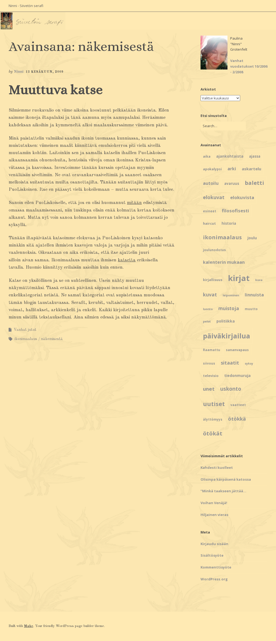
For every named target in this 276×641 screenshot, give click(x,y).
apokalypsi (212, 169)
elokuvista (242, 197)
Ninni (18, 72)
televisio (211, 375)
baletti (254, 182)
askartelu (251, 168)
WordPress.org (214, 579)
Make (28, 626)
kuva (259, 280)
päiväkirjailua (226, 335)
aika (207, 156)
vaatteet (238, 405)
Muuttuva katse (56, 89)
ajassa (254, 156)
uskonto (230, 388)
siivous (209, 363)
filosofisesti (235, 210)
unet (209, 388)
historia (229, 223)
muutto (251, 309)
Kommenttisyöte (216, 567)
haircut (209, 223)
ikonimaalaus (26, 339)
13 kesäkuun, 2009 (45, 72)
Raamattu (211, 350)
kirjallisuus (212, 279)
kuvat (210, 294)
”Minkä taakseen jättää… (223, 490)
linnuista (254, 295)
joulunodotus (214, 250)
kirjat (239, 278)
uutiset (214, 404)
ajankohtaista (229, 156)
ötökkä (237, 418)
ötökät (212, 433)
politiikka (225, 321)
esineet (209, 211)
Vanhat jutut (25, 330)
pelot (207, 321)
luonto (208, 309)
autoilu (211, 183)
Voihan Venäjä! (214, 502)
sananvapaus (237, 350)
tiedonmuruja (237, 375)
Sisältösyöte (212, 555)
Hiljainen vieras (214, 514)
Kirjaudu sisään (214, 543)
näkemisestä (52, 339)
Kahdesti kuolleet (217, 467)
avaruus (231, 183)
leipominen (231, 295)
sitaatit (230, 362)
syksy (249, 363)
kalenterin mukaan (224, 262)
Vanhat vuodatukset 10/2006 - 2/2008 (248, 66)
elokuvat (214, 197)
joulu (252, 237)
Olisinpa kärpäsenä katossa (226, 479)
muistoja (228, 308)
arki (231, 169)
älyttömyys (212, 419)
